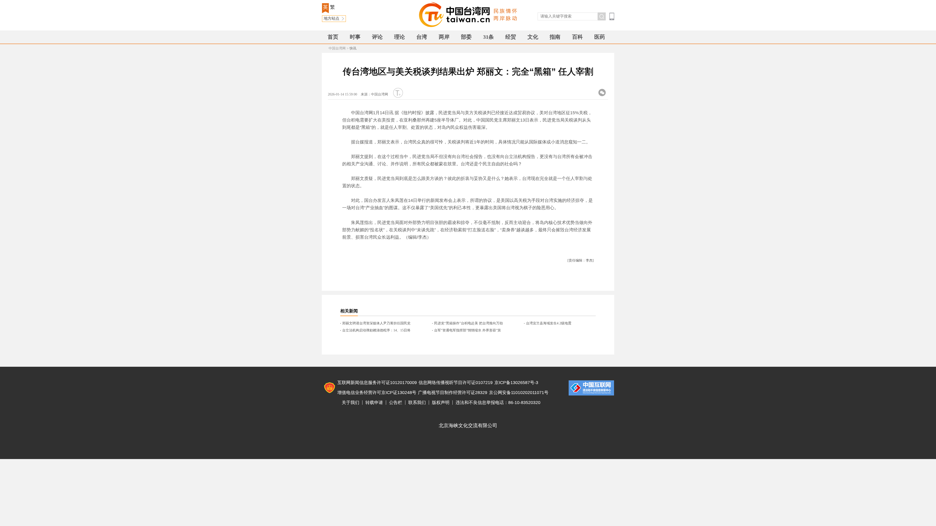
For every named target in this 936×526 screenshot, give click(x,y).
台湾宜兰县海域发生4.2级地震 (548, 323)
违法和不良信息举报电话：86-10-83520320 (498, 402)
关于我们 (350, 402)
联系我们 (417, 402)
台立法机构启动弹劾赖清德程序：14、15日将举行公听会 (376, 331)
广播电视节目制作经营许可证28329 (452, 392)
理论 (399, 37)
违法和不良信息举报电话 (591, 387)
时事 (355, 37)
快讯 (353, 48)
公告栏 (395, 402)
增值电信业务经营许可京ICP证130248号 (376, 392)
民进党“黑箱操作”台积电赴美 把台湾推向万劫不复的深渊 (468, 323)
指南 (555, 37)
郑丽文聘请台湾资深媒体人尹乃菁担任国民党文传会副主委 (376, 323)
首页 (333, 37)
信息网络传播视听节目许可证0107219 (456, 382)
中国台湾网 (337, 48)
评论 (377, 37)
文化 (532, 37)
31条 (488, 37)
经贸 (510, 37)
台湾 (421, 37)
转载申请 (374, 402)
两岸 (444, 37)
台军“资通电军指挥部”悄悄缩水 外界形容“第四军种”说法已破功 (467, 331)
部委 (466, 37)
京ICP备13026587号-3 (516, 382)
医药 (599, 37)
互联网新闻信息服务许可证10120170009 (377, 382)
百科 (577, 37)
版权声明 (440, 402)
